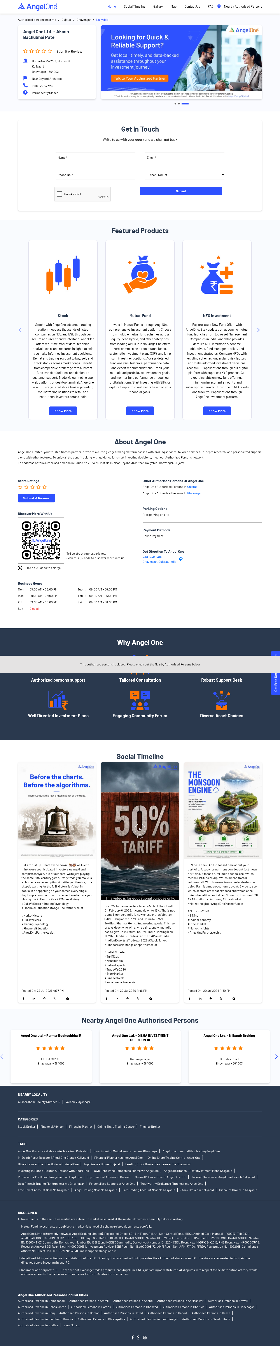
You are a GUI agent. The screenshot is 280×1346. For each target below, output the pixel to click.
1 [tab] (175, 103)
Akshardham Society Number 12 (39, 1102)
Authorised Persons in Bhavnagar (231, 1307)
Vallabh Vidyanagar (78, 1102)
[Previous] (20, 330)
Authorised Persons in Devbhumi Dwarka (45, 1319)
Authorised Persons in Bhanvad (137, 1307)
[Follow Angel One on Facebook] (134, 1338)
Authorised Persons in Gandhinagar (154, 1319)
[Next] (259, 330)
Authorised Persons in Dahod (167, 1313)
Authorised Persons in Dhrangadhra (101, 1319)
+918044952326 (42, 86)
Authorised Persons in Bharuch (184, 1307)
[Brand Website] (146, 1338)
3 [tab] (185, 103)
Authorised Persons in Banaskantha (42, 1307)
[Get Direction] (181, 560)
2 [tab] (179, 103)
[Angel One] (37, 7)
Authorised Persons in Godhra (38, 1325)
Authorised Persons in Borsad (79, 1313)
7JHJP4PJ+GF (152, 557)
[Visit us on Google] (140, 1338)
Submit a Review (69, 51)
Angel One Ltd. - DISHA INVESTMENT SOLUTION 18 (140, 1037)
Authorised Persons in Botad (123, 1313)
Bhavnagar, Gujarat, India (159, 561)
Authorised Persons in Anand (133, 1301)
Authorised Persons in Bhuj (36, 1313)
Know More (63, 411)
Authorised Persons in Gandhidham (206, 1319)
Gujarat (66, 19)
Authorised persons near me (37, 19)
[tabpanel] (181, 62)
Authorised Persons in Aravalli (228, 1301)
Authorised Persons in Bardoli (91, 1307)
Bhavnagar (84, 19)
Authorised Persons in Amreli (89, 1301)
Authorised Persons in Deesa (210, 1313)
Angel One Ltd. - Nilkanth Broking (229, 1035)
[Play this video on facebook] (140, 831)
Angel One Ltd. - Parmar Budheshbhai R (51, 1035)
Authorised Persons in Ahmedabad (41, 1301)
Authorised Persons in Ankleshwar (180, 1301)
